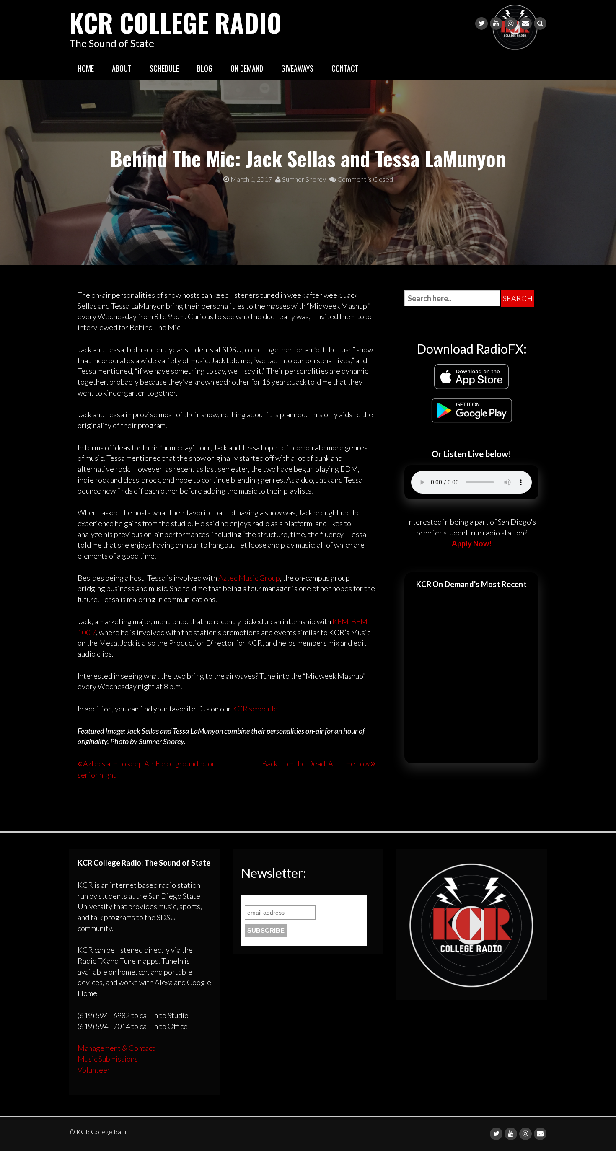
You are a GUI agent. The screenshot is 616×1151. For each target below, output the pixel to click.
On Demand (246, 68)
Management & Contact (116, 1048)
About (122, 68)
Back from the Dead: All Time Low (316, 763)
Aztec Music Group (249, 577)
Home (86, 68)
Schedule (164, 68)
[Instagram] (511, 23)
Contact (345, 68)
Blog (204, 68)
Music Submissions (108, 1058)
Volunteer (94, 1069)
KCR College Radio (175, 22)
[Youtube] (496, 23)
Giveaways (297, 68)
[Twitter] (481, 23)
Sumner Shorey (303, 179)
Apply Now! (472, 543)
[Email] (525, 23)
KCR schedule (255, 708)
